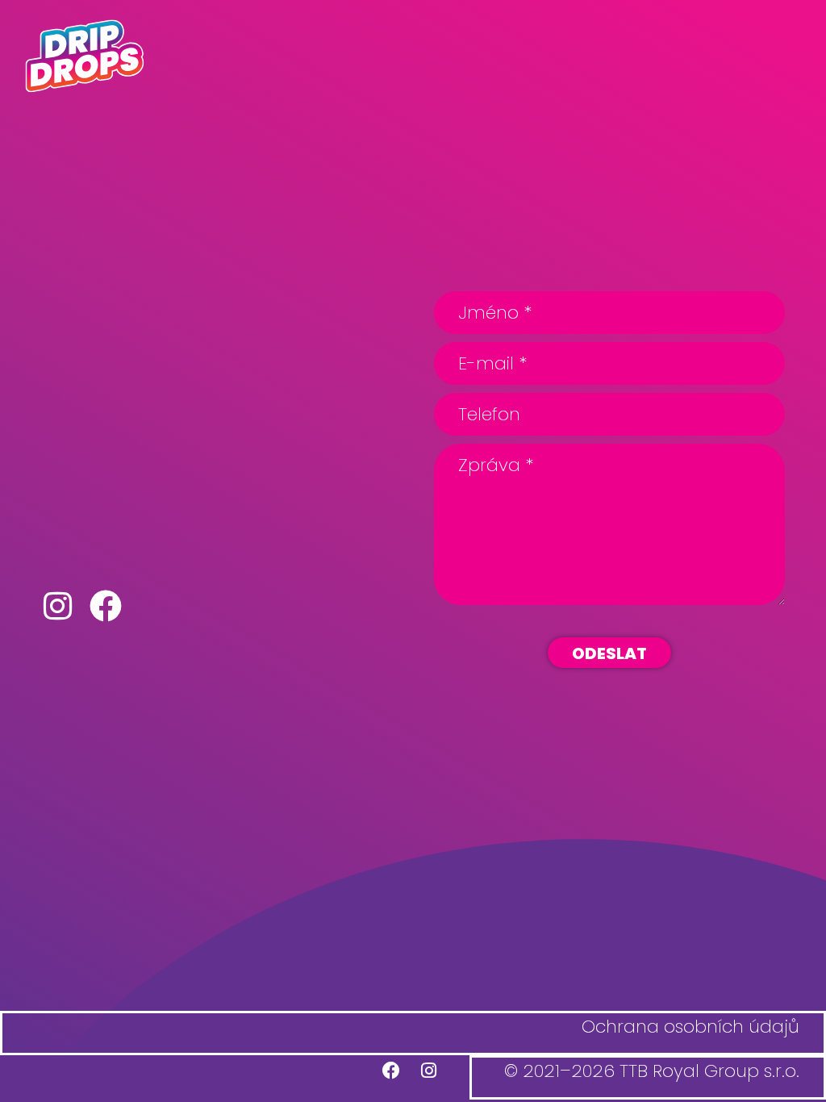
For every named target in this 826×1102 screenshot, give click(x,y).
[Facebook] (389, 1073)
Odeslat (609, 653)
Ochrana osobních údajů (693, 1033)
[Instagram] (429, 1073)
